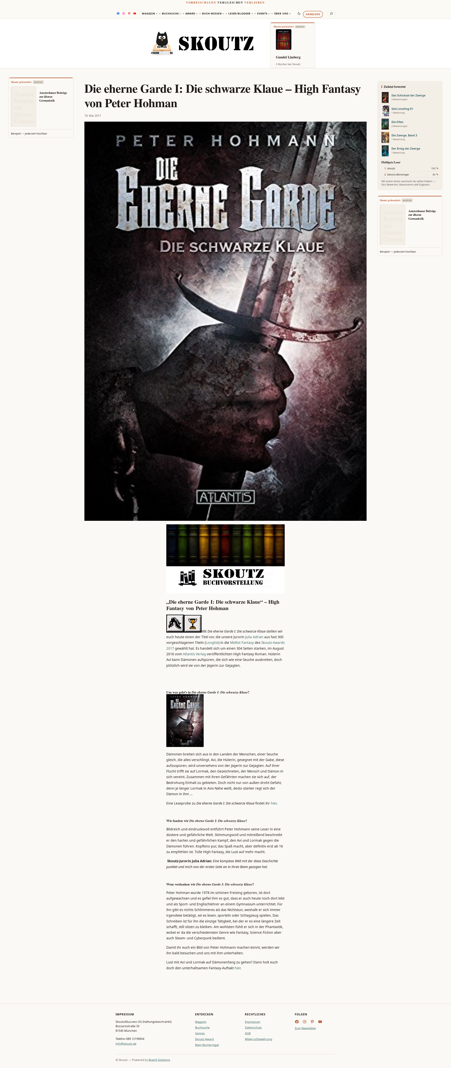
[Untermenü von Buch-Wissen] (223, 13)
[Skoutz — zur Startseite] (202, 43)
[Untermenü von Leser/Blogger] (252, 13)
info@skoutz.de (126, 1044)
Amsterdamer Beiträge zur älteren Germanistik (53, 96)
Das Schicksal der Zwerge (408, 95)
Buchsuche (202, 1027)
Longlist (212, 642)
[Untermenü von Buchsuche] (180, 13)
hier (274, 803)
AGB (248, 1033)
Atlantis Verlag (194, 654)
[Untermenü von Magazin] (157, 13)
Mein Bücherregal (207, 1045)
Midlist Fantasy (242, 642)
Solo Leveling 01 (402, 109)
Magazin (200, 1022)
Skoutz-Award (204, 1039)
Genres (200, 1033)
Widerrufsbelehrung (258, 1039)
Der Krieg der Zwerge (405, 148)
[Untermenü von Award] (197, 13)
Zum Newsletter (305, 1028)
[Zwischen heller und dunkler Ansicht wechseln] (299, 13)
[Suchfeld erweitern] (331, 13)
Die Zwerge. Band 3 (404, 135)
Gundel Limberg (288, 57)
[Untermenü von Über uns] (290, 13)
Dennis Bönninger (398, 174)
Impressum (252, 1022)
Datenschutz (253, 1027)
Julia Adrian (254, 637)
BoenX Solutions (159, 1060)
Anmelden (313, 14)
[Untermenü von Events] (269, 13)
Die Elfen (397, 122)
